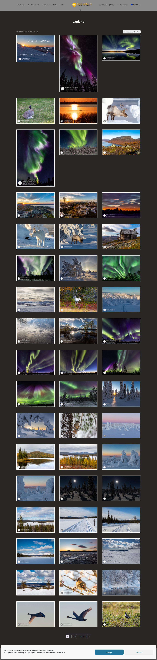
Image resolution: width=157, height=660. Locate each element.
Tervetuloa (21, 5)
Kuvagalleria (32, 5)
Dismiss (139, 652)
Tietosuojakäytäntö (107, 5)
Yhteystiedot (123, 5)
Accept (109, 652)
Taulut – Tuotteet (49, 5)
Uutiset (62, 5)
